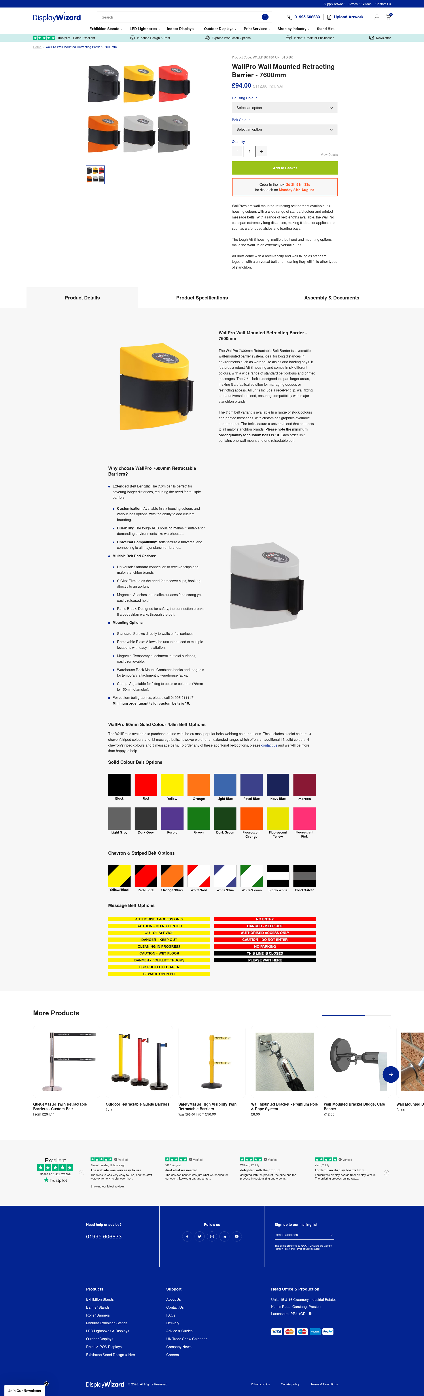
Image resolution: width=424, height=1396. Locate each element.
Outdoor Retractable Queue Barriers (137, 1104)
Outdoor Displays (218, 28)
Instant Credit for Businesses (314, 38)
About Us (173, 1299)
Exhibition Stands (104, 28)
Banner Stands (98, 1307)
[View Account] (377, 17)
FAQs (170, 1315)
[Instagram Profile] (212, 1236)
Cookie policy (290, 1384)
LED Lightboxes (143, 28)
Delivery (172, 1323)
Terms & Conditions (324, 1384)
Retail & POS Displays (104, 1347)
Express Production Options (231, 38)
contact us (269, 745)
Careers (172, 1355)
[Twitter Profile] (200, 1236)
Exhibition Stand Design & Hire (110, 1355)
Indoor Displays (180, 28)
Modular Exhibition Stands (106, 1323)
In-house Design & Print (153, 38)
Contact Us (383, 4)
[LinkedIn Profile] (224, 1236)
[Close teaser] (46, 1383)
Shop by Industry (292, 28)
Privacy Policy (282, 1248)
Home (37, 47)
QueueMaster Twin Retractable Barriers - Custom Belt (60, 1106)
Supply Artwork (334, 4)
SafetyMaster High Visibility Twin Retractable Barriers (207, 1106)
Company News (178, 1347)
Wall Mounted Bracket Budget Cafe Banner (354, 1106)
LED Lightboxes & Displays (107, 1331)
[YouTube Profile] (237, 1236)
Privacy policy (260, 1384)
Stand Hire (326, 28)
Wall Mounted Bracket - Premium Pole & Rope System (284, 1106)
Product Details (82, 297)
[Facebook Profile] (187, 1236)
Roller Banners (98, 1315)
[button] (24, 1390)
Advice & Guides (359, 4)
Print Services (255, 28)
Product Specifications (202, 297)
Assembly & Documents (331, 297)
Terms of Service (304, 1248)
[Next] (391, 1074)
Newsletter (383, 38)
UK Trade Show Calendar (186, 1339)
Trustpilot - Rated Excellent (76, 38)
